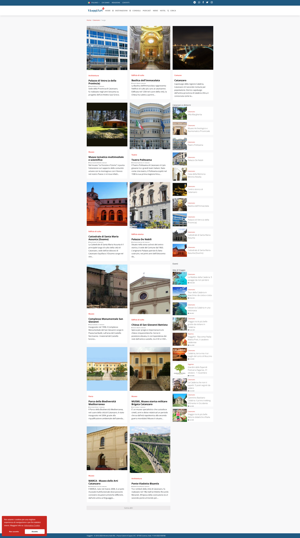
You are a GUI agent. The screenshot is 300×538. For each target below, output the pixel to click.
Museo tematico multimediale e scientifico (106, 158)
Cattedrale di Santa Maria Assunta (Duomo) (103, 238)
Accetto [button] (35, 531)
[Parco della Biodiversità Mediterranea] (107, 369)
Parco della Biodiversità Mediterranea (102, 403)
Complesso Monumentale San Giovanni (105, 320)
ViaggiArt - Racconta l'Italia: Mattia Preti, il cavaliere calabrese (200, 339)
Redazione (116, 3)
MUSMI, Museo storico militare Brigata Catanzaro (149, 403)
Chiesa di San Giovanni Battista (149, 324)
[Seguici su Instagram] (211, 2)
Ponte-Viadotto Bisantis (145, 483)
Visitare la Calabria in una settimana (199, 309)
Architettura (93, 75)
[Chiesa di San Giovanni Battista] (150, 289)
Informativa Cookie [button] (32, 526)
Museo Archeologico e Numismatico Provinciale (199, 129)
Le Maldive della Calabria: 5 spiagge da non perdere (200, 278)
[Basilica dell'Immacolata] (150, 48)
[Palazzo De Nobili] (150, 205)
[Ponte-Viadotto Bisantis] (150, 449)
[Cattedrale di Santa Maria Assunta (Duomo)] (107, 204)
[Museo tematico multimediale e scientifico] (107, 124)
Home (89, 20)
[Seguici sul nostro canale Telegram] (194, 2)
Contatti (125, 3)
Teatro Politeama (141, 159)
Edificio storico (137, 234)
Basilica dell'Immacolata (145, 80)
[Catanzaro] (193, 48)
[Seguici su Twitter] (207, 2)
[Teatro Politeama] (150, 126)
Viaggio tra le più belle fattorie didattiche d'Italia (199, 415)
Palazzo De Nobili (141, 239)
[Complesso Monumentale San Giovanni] (107, 286)
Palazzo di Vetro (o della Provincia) (102, 82)
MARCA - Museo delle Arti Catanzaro (103, 482)
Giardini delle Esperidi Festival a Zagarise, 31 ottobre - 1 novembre (197, 370)
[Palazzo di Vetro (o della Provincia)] (107, 48)
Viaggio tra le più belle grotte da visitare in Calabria (197, 324)
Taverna (190, 334)
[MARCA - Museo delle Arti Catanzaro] (107, 448)
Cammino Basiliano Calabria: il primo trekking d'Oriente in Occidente (199, 400)
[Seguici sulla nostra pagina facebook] (203, 2)
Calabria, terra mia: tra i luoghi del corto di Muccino (200, 354)
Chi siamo (105, 3)
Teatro (134, 155)
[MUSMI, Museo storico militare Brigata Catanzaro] (150, 369)
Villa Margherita (195, 114)
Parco (90, 396)
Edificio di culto (137, 75)
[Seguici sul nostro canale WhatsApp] (199, 2)
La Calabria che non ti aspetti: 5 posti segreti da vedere (199, 385)
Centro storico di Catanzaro (195, 190)
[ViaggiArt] (96, 10)
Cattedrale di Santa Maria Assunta (199, 236)
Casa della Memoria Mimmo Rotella (196, 175)
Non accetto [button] (14, 531)
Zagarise (191, 364)
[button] (94, 2)
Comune (178, 75)
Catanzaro (96, 20)
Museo (91, 152)
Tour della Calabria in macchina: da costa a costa (200, 294)
